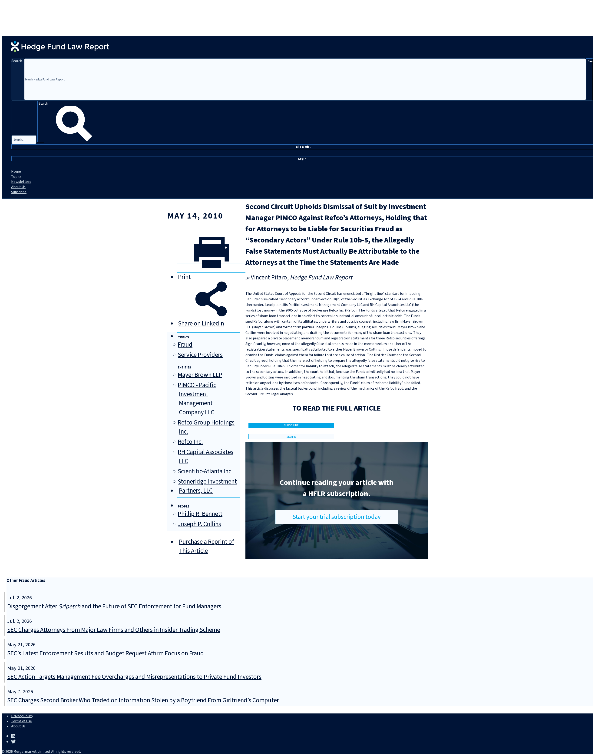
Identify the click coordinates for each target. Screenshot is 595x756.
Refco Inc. (190, 441)
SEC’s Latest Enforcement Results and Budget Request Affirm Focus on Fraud (105, 653)
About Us (18, 186)
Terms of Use (21, 721)
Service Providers (200, 354)
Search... (17, 60)
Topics (16, 176)
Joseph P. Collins (199, 524)
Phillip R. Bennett (200, 513)
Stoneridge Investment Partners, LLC (207, 486)
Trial (302, 147)
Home (16, 171)
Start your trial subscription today (337, 516)
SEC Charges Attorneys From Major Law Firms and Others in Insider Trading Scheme (113, 629)
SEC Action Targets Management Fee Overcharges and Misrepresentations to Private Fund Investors (134, 676)
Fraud (185, 344)
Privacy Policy (22, 716)
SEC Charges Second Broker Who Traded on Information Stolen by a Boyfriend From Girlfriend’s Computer (143, 700)
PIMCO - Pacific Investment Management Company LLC (197, 399)
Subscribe (18, 192)
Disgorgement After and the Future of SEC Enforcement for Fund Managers (114, 606)
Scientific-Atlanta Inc (204, 471)
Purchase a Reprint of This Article (206, 546)
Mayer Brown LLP (200, 374)
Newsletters (21, 181)
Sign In (291, 436)
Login (302, 158)
